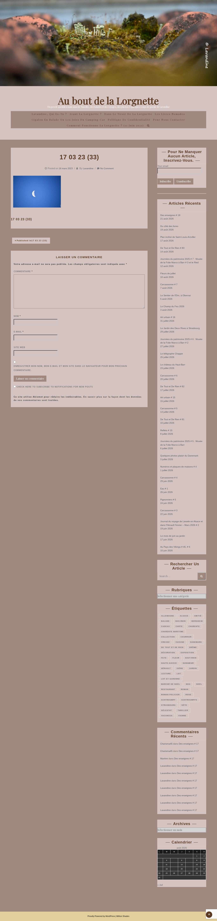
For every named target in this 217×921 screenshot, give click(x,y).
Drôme (193, 647)
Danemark (196, 642)
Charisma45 (166, 743)
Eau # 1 (164, 488)
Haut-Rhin (191, 658)
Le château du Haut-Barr (172, 364)
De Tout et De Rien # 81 (172, 419)
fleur (176, 658)
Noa (188, 684)
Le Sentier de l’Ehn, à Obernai (175, 295)
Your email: (163, 166)
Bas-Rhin (181, 621)
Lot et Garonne (170, 679)
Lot (179, 673)
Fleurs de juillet (168, 273)
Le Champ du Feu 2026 (172, 306)
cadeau (165, 626)
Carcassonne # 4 (168, 477)
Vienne (182, 715)
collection (168, 637)
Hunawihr (188, 663)
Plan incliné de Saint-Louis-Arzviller (178, 237)
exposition (187, 652)
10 (159, 864)
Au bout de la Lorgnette (108, 100)
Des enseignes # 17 (189, 743)
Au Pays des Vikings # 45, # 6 (175, 547)
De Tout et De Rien (172, 647)
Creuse (165, 642)
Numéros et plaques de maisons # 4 (178, 466)
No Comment (107, 168)
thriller (183, 710)
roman (184, 689)
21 (189, 869)
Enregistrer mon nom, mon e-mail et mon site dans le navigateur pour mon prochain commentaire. (70, 368)
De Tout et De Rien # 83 (172, 248)
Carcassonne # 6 (168, 375)
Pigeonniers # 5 (168, 499)
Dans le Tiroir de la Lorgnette (128, 114)
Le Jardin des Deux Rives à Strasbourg (180, 328)
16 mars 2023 (66, 168)
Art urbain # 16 (167, 317)
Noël (199, 684)
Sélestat (166, 710)
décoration (168, 652)
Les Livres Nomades (170, 114)
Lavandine (88, 168)
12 (174, 864)
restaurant (168, 689)
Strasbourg (168, 705)
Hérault (166, 668)
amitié (198, 616)
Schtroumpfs (189, 700)
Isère (180, 668)
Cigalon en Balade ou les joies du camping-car (68, 119)
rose (188, 694)
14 (189, 864)
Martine (164, 758)
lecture (166, 673)
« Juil (160, 885)
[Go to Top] (209, 914)
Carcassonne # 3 (168, 510)
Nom (17, 316)
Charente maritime (172, 631)
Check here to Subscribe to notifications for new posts (54, 387)
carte (179, 626)
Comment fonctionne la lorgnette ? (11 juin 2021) (105, 125)
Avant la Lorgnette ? (86, 114)
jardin (193, 668)
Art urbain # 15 (167, 397)
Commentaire (23, 271)
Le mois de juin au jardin (172, 536)
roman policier (170, 694)
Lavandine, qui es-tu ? (49, 114)
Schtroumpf (168, 700)
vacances (167, 715)
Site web (19, 347)
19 (174, 869)
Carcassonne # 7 (168, 284)
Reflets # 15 (166, 430)
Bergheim (197, 621)
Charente (194, 626)
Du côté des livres (169, 226)
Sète (184, 705)
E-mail (19, 332)
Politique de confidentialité (129, 119)
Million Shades (122, 916)
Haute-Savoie (169, 663)
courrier (186, 637)
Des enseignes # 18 (170, 215)
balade (165, 621)
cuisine (180, 642)
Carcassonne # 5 (168, 408)
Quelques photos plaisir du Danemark (179, 455)
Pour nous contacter (169, 119)
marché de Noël (170, 684)
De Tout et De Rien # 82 (172, 386)
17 (159, 869)
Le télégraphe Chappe (171, 353)
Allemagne (167, 616)
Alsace (184, 616)
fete (164, 658)
